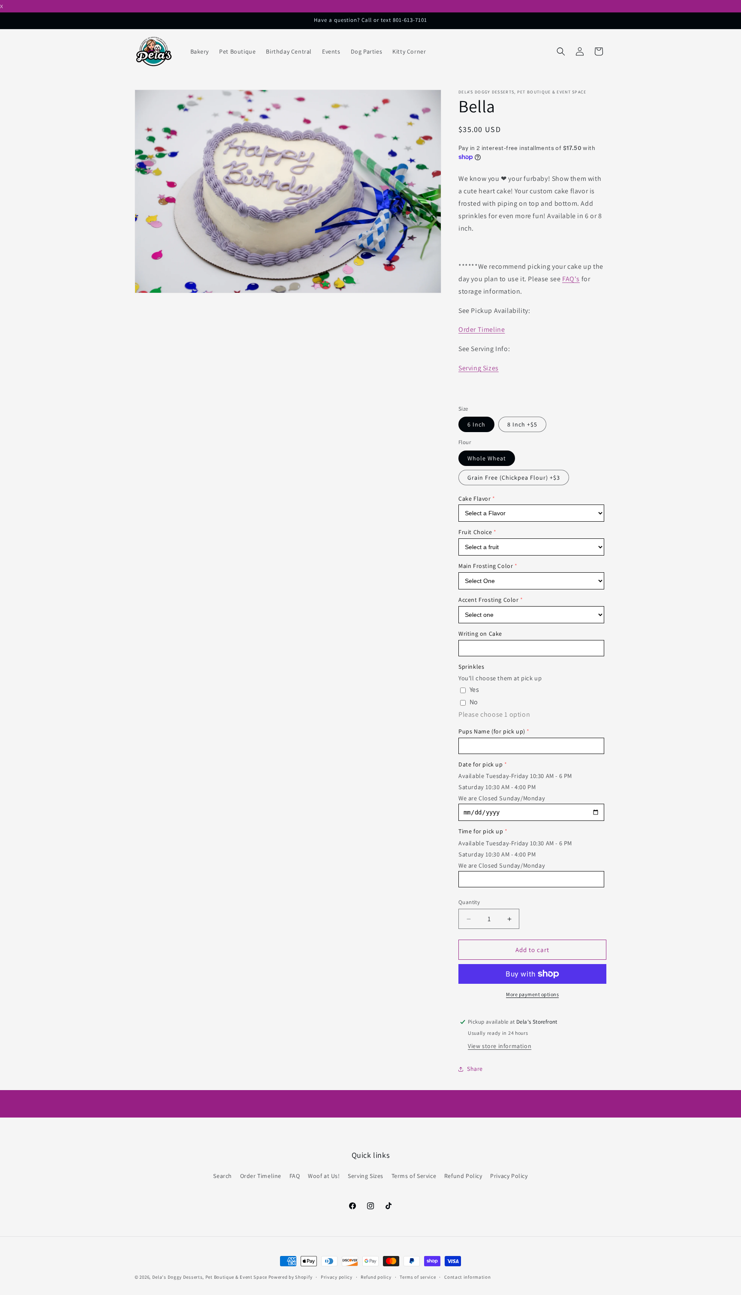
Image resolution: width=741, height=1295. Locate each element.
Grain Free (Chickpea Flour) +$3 (513, 477)
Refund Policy (463, 1176)
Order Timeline (481, 329)
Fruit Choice (475, 532)
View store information (499, 1046)
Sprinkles (471, 666)
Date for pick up (480, 764)
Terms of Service (414, 1176)
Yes (474, 689)
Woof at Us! (324, 1176)
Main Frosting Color (485, 566)
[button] (560, 51)
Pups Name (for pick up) (491, 731)
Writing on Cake (480, 633)
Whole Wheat (486, 458)
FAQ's (571, 278)
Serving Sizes (478, 368)
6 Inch (476, 424)
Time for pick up (480, 831)
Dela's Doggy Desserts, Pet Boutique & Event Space (209, 1277)
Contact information (467, 1277)
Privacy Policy (508, 1176)
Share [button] (475, 1069)
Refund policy (376, 1277)
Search (222, 1176)
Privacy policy (336, 1277)
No (474, 701)
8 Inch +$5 (522, 424)
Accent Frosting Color (488, 600)
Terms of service (418, 1277)
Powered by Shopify (290, 1277)
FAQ (294, 1176)
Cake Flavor (474, 498)
